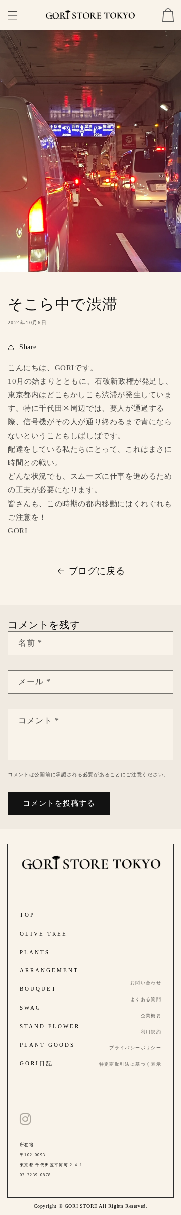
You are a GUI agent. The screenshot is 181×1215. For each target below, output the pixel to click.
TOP (27, 915)
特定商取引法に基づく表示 (130, 1064)
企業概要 (151, 1015)
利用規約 (151, 1031)
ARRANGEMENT (49, 970)
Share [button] (28, 347)
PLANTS (35, 952)
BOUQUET (38, 989)
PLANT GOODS (47, 1045)
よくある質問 (145, 999)
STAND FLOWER (50, 1026)
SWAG (30, 1008)
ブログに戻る (97, 571)
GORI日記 (36, 1063)
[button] (13, 15)
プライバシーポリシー (135, 1047)
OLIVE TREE (43, 934)
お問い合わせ (145, 982)
